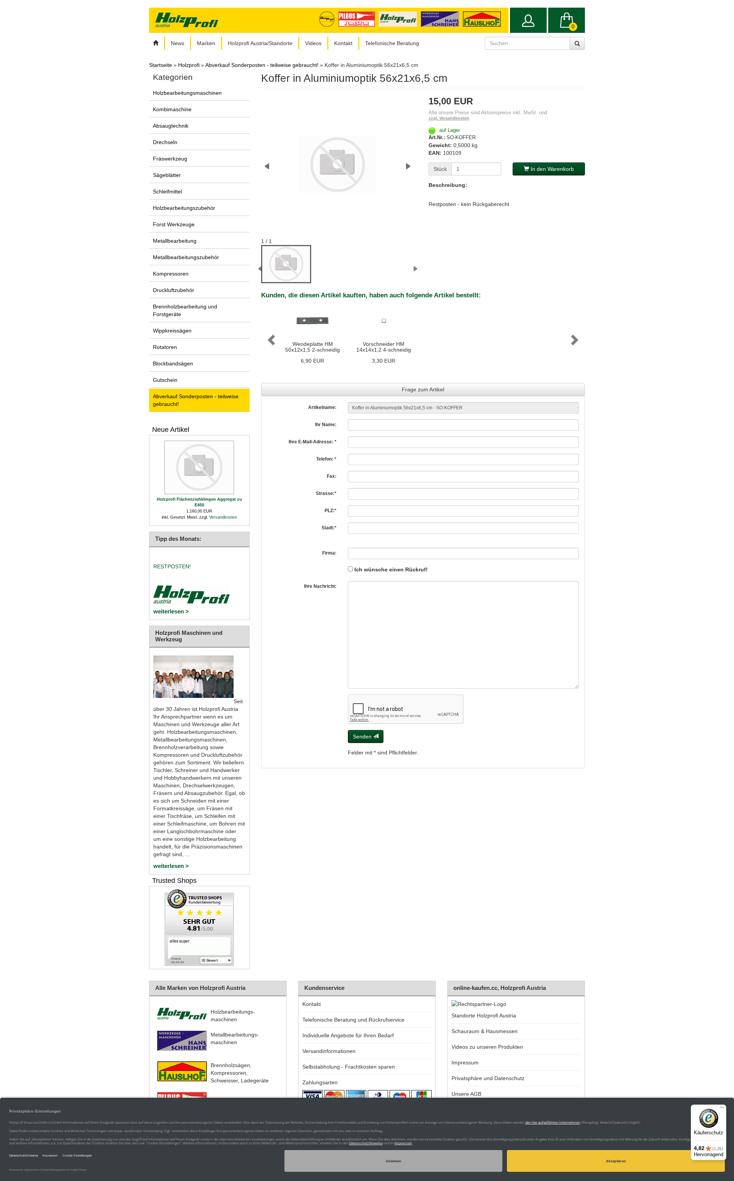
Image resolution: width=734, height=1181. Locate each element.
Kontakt (343, 43)
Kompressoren (170, 274)
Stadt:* (329, 527)
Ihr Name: (325, 424)
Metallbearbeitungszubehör (186, 257)
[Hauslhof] (442, 19)
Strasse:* (326, 493)
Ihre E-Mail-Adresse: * (312, 441)
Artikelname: (322, 407)
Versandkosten (223, 517)
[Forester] (358, 19)
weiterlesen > (171, 611)
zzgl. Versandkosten (449, 118)
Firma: (329, 553)
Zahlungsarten (320, 1082)
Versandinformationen (329, 1051)
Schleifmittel (167, 191)
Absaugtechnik (170, 126)
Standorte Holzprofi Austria (483, 1015)
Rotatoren (165, 347)
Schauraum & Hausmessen (484, 1031)
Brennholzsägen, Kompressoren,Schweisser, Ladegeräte (240, 1073)
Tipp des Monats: (178, 538)
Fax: (331, 476)
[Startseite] (155, 43)
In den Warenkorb (551, 169)
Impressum (465, 1062)
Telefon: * (326, 459)
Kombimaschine (172, 109)
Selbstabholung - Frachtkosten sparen (348, 1067)
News (177, 43)
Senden (363, 736)
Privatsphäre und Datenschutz (488, 1078)
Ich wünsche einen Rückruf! (390, 569)
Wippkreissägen (172, 331)
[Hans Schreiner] (484, 19)
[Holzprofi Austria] (400, 19)
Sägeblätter (167, 175)
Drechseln (165, 142)
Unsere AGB (466, 1094)
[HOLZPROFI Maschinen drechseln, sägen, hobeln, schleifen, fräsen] (186, 20)
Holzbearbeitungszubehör (184, 208)
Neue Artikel (170, 429)
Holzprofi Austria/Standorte (260, 43)
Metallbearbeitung (174, 241)
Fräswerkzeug (170, 159)
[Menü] (721, 1109)
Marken (206, 43)
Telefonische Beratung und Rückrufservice (353, 1020)
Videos (313, 43)
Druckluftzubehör (173, 290)
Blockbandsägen (173, 363)
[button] (270, 337)
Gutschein (165, 380)
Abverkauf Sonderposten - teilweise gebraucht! (196, 400)
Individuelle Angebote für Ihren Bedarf (348, 1035)
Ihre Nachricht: (320, 586)
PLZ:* (330, 510)
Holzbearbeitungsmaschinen (187, 93)
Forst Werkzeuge (174, 224)
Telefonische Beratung (392, 43)
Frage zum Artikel (423, 389)
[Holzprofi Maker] (328, 19)
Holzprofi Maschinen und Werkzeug (188, 635)
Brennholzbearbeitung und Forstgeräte (185, 310)
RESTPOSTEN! (172, 566)
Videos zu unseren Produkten (487, 1047)
